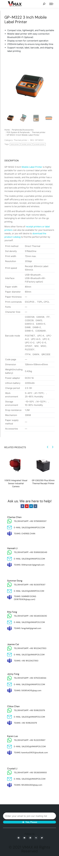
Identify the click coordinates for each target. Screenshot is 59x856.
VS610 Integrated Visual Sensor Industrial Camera (15, 483)
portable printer (39, 144)
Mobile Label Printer (32, 167)
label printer (15, 144)
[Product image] (15, 465)
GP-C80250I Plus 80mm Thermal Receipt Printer (43, 482)
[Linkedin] (31, 506)
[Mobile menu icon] (51, 3)
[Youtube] (27, 506)
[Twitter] (42, 838)
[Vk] (35, 506)
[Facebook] (22, 506)
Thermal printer (20, 140)
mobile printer (26, 144)
